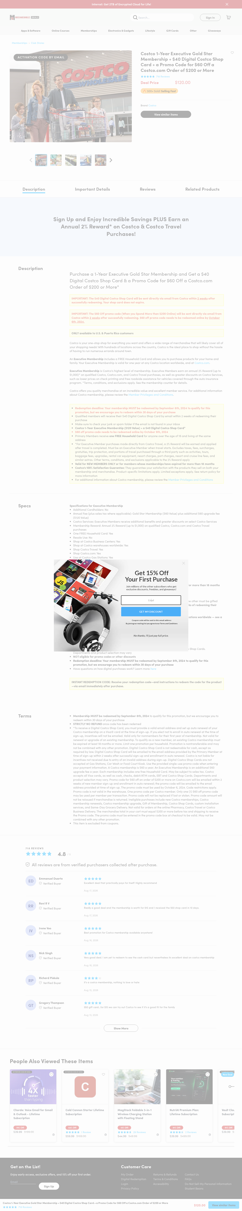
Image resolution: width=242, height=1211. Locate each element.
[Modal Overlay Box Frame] (121, 605)
